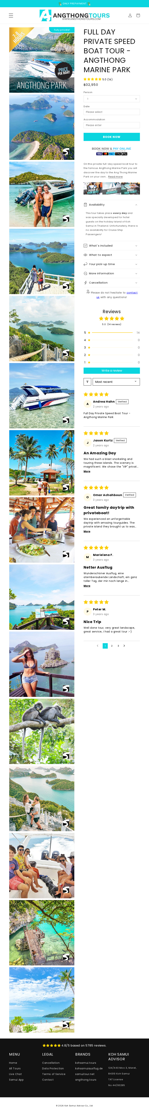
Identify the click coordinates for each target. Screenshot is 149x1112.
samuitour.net (85, 1074)
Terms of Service (54, 1074)
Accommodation (94, 119)
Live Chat (15, 1074)
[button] (11, 15)
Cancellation (51, 1063)
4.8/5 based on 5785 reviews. (83, 1045)
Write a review (112, 370)
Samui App (16, 1080)
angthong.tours (85, 1080)
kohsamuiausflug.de (89, 1068)
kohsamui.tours (85, 1063)
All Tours (15, 1068)
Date (87, 106)
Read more (115, 176)
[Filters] (87, 382)
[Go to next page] (125, 645)
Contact (48, 1080)
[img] (52, 1045)
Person (88, 92)
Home (13, 1063)
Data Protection (53, 1068)
